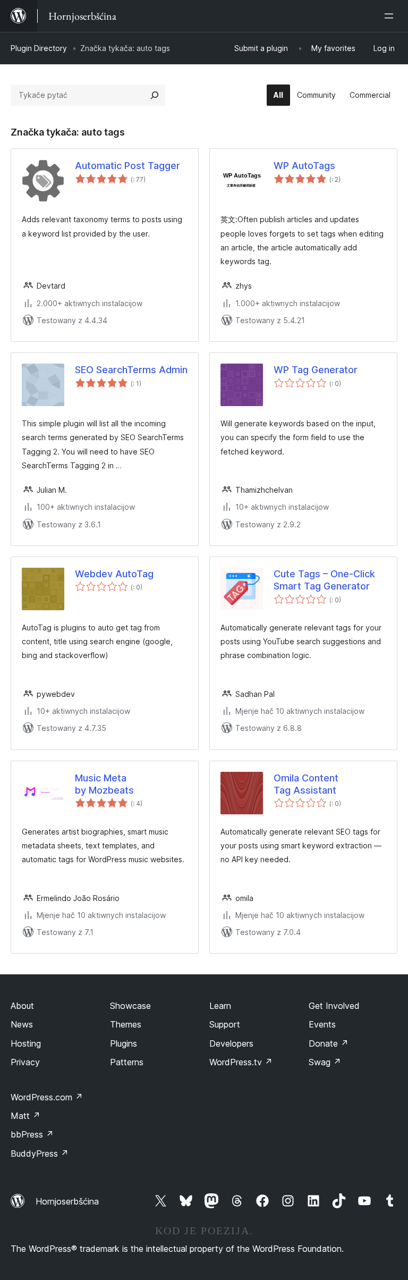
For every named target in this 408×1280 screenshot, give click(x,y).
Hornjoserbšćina (67, 1201)
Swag (325, 1062)
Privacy (25, 1062)
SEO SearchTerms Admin (131, 369)
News (22, 1024)
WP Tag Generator (316, 369)
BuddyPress (40, 1153)
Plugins (123, 1043)
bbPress (32, 1134)
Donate (328, 1043)
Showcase (130, 1005)
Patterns (126, 1062)
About (22, 1005)
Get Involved (334, 1005)
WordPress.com (47, 1097)
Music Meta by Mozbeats (104, 784)
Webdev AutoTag (114, 573)
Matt (25, 1115)
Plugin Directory (39, 48)
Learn (220, 1005)
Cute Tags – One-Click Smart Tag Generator (324, 580)
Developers (231, 1043)
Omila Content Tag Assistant (306, 784)
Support (224, 1024)
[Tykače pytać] (154, 95)
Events (322, 1024)
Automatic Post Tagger (127, 165)
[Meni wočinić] (391, 16)
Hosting (26, 1043)
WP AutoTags (304, 165)
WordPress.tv (241, 1062)
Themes (125, 1024)
